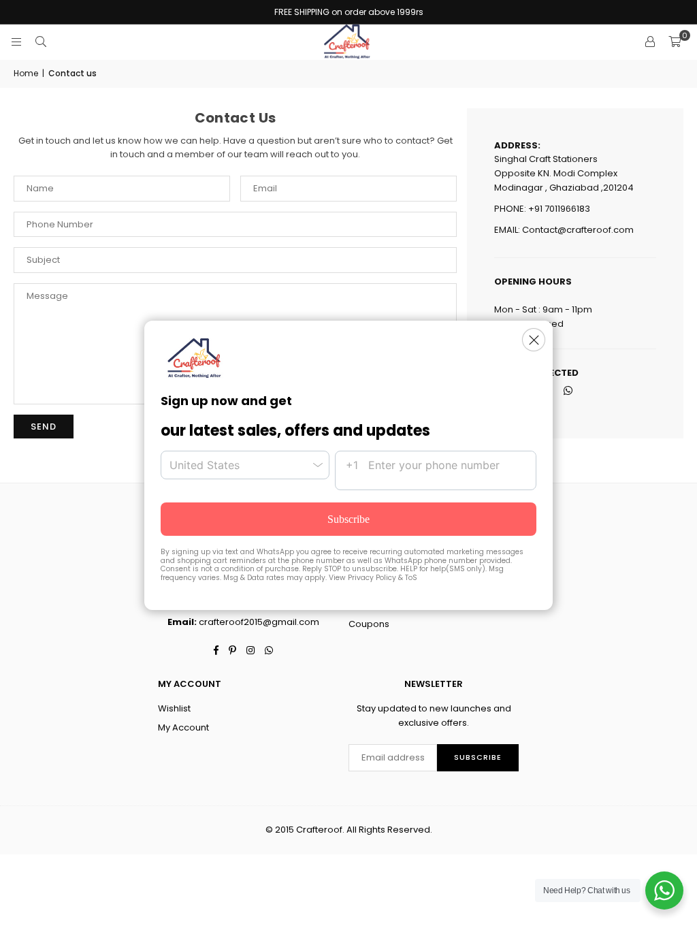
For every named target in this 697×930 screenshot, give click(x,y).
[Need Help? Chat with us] (664, 890)
